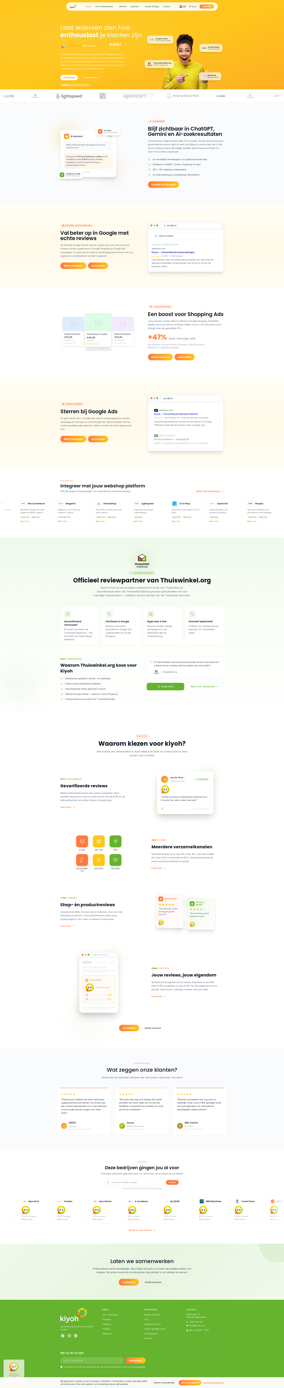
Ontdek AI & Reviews (163, 184)
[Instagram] (69, 1335)
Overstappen (150, 1333)
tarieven (123, 6)
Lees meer (65, 807)
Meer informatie (73, 265)
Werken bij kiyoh (152, 1324)
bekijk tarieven (90, 77)
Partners (106, 1329)
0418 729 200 (196, 1322)
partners (135, 6)
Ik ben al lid (167, 686)
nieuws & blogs (152, 6)
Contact (148, 1338)
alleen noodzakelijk (164, 1382)
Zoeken (172, 1182)
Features (106, 1319)
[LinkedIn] (75, 1335)
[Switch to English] (184, 6)
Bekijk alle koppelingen (208, 491)
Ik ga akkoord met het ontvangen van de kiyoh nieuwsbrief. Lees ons (104, 1367)
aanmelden (207, 6)
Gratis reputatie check (155, 1329)
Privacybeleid (138, 1367)
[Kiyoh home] (73, 6)
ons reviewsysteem (104, 6)
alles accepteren (190, 1382)
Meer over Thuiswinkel (203, 686)
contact (166, 6)
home (88, 6)
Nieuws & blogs (151, 1314)
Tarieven (106, 1324)
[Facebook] (62, 1335)
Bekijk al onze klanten (140, 1230)
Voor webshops (110, 1314)
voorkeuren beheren (213, 1382)
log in (194, 6)
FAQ (146, 1319)
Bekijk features (160, 357)
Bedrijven (107, 1333)
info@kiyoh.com (197, 1325)
